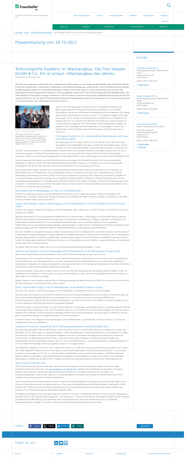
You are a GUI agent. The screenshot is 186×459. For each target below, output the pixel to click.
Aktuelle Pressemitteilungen (41, 33)
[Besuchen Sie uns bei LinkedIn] (56, 443)
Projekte (163, 27)
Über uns (64, 27)
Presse (100, 15)
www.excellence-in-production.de (62, 369)
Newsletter (148, 15)
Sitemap (59, 454)
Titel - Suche (169, 5)
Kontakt (165, 15)
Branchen (109, 27)
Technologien (136, 27)
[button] (35, 426)
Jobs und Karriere (82, 15)
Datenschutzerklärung (160, 454)
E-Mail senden (144, 85)
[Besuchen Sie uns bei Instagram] (66, 443)
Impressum (121, 454)
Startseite (19, 33)
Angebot (86, 27)
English (165, 21)
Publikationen (116, 15)
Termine (133, 15)
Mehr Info (142, 147)
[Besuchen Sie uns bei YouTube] (61, 443)
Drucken (145, 426)
